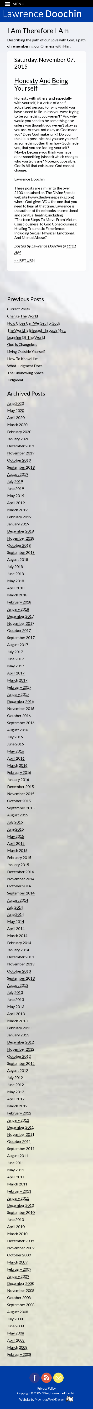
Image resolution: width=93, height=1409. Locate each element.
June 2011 (15, 1162)
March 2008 (17, 1347)
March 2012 (17, 1106)
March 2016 (17, 765)
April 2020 (16, 417)
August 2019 (17, 474)
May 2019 (15, 495)
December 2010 (20, 1205)
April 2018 (16, 588)
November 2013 (20, 964)
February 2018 (19, 602)
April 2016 (16, 758)
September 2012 (21, 1063)
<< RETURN (24, 260)
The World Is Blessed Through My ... (36, 330)
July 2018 (15, 566)
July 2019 (15, 481)
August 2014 (17, 900)
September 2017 (21, 637)
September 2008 (21, 1304)
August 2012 (17, 1070)
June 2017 (15, 658)
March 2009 (17, 1262)
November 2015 (20, 793)
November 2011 (20, 1134)
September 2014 (21, 893)
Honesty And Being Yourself (41, 84)
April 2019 (16, 502)
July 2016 (15, 737)
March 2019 (17, 509)
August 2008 (17, 1311)
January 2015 (18, 864)
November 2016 (20, 708)
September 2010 (21, 1212)
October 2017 (19, 630)
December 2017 (20, 616)
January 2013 (18, 1035)
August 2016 (17, 729)
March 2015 (17, 850)
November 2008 (20, 1290)
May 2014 (15, 921)
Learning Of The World (26, 337)
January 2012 (18, 1120)
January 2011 (18, 1198)
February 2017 (19, 687)
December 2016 (20, 701)
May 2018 (15, 580)
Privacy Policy (46, 1388)
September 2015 (21, 808)
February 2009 (19, 1269)
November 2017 (20, 623)
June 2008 (15, 1326)
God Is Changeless (22, 344)
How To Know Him (22, 358)
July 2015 (15, 822)
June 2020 (15, 403)
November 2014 (20, 878)
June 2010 (15, 1219)
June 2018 (15, 573)
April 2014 (16, 928)
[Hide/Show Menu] (12, 3)
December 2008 (20, 1283)
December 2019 (20, 446)
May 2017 (15, 666)
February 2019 (19, 517)
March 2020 (17, 424)
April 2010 (16, 1226)
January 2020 (18, 438)
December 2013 (20, 957)
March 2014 (17, 935)
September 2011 (21, 1148)
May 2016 (15, 751)
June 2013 (15, 999)
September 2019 (21, 467)
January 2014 (18, 949)
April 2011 (16, 1177)
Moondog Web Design (50, 1399)
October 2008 (19, 1297)
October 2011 (19, 1141)
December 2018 (20, 531)
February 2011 (19, 1191)
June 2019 (15, 488)
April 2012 (16, 1098)
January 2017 (18, 694)
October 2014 (19, 886)
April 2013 (16, 1013)
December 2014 (20, 871)
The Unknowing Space (25, 372)
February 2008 (19, 1354)
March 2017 (17, 680)
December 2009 (20, 1240)
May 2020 (15, 410)
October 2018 (19, 545)
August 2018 (17, 559)
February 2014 (19, 942)
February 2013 (19, 1028)
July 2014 (15, 907)
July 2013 (15, 992)
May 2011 (15, 1169)
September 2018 (21, 552)
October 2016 (19, 715)
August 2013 (17, 985)
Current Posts (18, 309)
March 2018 (17, 595)
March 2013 (17, 1020)
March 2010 (17, 1233)
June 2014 (15, 914)
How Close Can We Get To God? (33, 323)
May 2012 (15, 1091)
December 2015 (20, 786)
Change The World (22, 316)
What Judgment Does (24, 365)
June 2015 (15, 829)
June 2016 (15, 744)
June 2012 (15, 1084)
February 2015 (19, 857)
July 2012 (15, 1077)
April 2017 (16, 673)
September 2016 (21, 722)
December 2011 (20, 1127)
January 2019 (18, 524)
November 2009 (20, 1248)
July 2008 (15, 1319)
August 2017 (17, 644)
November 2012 (20, 1049)
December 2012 (20, 1042)
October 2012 (19, 1056)
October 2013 (19, 971)
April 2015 (16, 843)
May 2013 (15, 1006)
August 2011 (17, 1155)
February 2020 (19, 431)
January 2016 (18, 779)
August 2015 (17, 815)
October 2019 (19, 460)
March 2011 (17, 1184)
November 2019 (20, 453)
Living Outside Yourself (26, 351)
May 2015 (15, 836)
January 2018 (18, 609)
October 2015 (19, 800)
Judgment (15, 380)
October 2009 (19, 1255)
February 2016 (19, 772)
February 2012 (19, 1113)
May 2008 (15, 1333)
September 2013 (21, 978)
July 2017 (15, 651)
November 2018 (20, 538)
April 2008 (16, 1340)
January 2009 (18, 1276)
